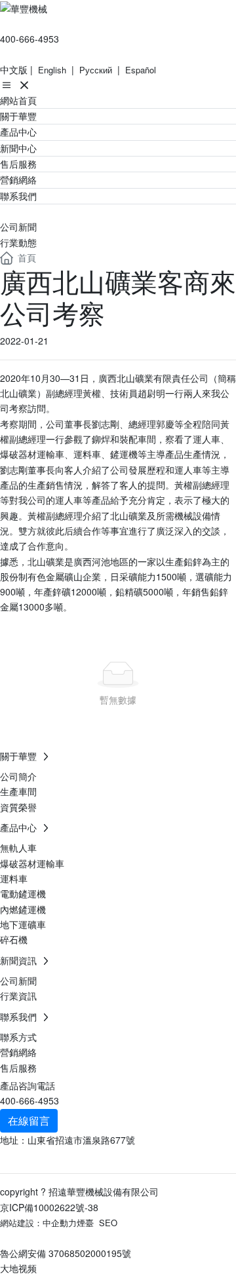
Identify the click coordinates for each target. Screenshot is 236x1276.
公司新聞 (18, 226)
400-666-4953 (29, 38)
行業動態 (18, 242)
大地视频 (18, 1268)
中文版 (14, 69)
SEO (108, 1222)
